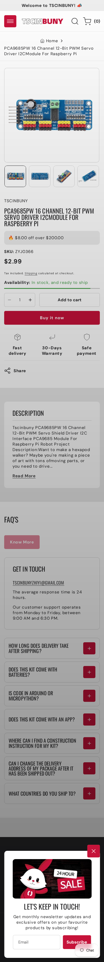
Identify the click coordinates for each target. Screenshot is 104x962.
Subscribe (77, 942)
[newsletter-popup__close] (93, 851)
